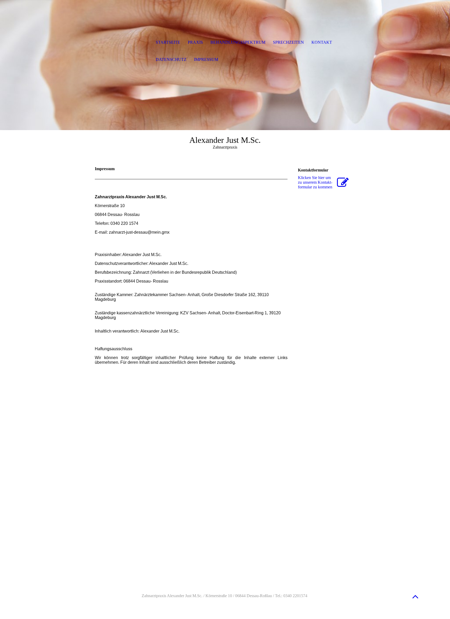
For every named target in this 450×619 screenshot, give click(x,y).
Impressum (206, 59)
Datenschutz (171, 59)
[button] (415, 596)
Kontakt (321, 42)
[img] (122, 43)
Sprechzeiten (288, 42)
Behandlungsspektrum (237, 42)
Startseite (168, 42)
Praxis (195, 42)
